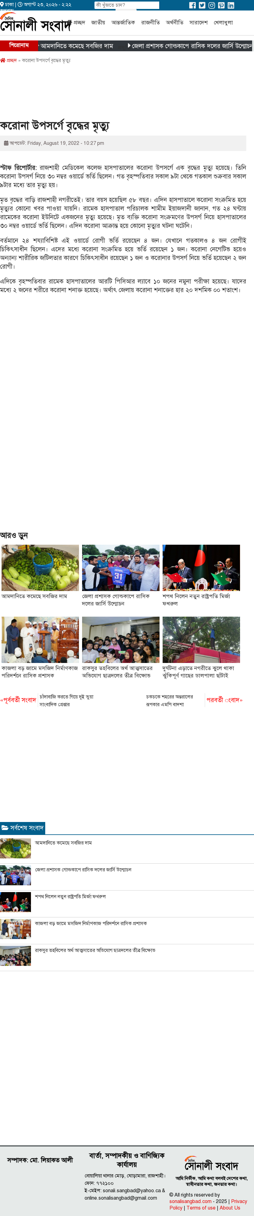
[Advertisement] (113, 93)
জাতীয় (98, 22)
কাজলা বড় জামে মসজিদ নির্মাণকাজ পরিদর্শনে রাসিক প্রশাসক (91, 923)
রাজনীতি (150, 22)
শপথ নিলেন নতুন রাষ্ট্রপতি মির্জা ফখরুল (70, 897)
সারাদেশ (199, 22)
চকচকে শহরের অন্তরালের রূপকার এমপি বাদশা (194, 701)
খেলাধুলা (223, 22)
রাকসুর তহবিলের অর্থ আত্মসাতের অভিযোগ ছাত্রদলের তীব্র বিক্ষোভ (95, 950)
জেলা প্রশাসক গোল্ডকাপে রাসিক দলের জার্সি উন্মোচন (179, 46)
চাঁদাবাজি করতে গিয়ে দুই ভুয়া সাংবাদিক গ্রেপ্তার (46, 701)
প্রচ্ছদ (79, 22)
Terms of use (201, 1208)
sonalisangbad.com (190, 1201)
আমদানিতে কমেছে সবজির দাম (63, 46)
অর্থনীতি (174, 22)
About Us (230, 1208)
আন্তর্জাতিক (123, 22)
